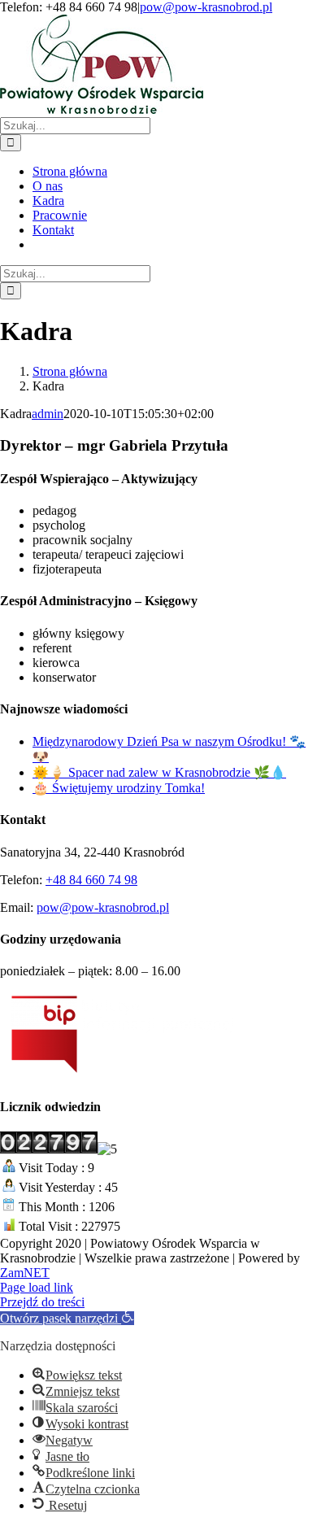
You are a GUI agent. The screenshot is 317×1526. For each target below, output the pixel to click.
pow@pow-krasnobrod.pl (206, 7)
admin (47, 414)
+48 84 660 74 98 (91, 880)
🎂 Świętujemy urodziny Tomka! (119, 788)
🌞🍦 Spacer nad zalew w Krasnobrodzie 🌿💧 (159, 772)
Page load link (36, 1287)
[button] (67, 1318)
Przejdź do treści (42, 1302)
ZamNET (25, 1273)
